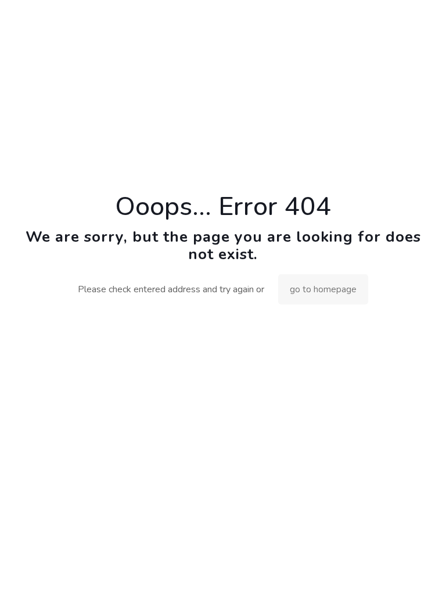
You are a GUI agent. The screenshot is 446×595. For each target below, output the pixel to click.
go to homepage (323, 289)
